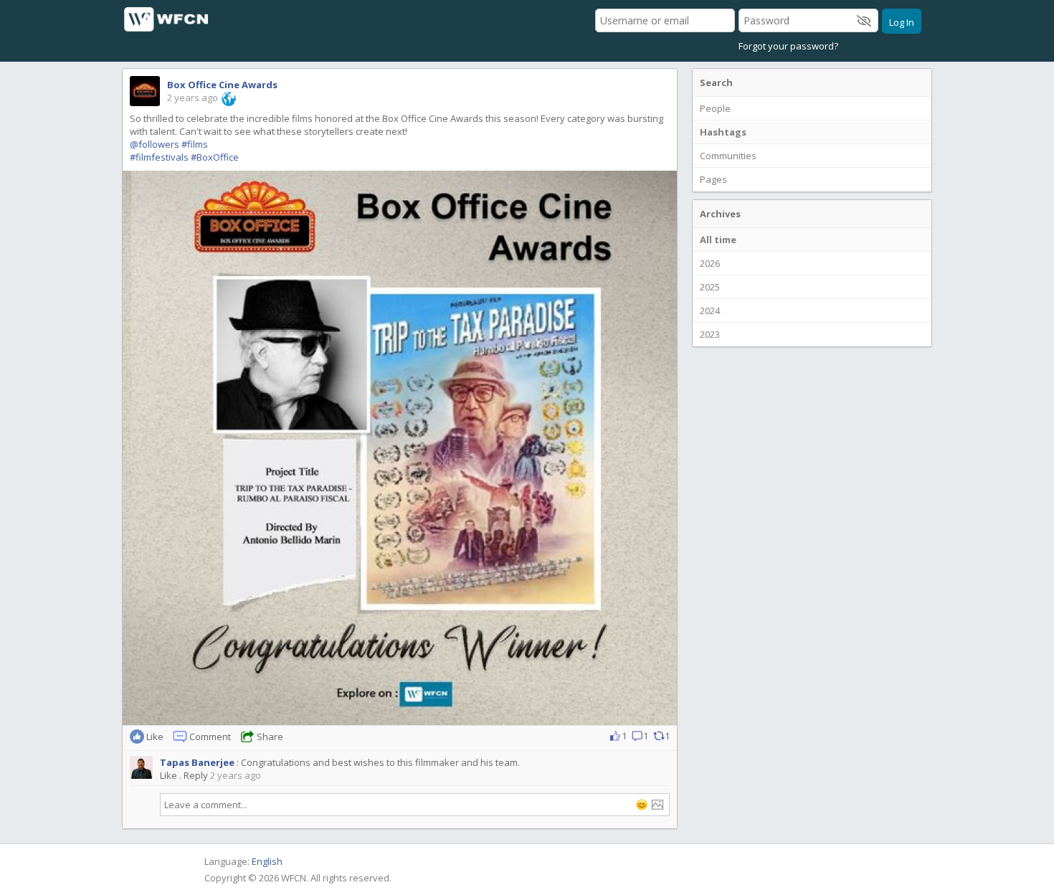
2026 (710, 263)
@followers (154, 144)
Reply (196, 775)
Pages (713, 179)
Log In (901, 22)
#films (194, 144)
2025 (710, 286)
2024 (710, 310)
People (715, 108)
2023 (710, 334)
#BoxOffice (215, 157)
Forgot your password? (788, 45)
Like (168, 775)
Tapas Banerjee (197, 762)
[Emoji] (641, 804)
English (267, 861)
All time (718, 239)
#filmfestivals (159, 157)
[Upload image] (657, 804)
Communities (728, 155)
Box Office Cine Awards (222, 84)
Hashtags (723, 132)
